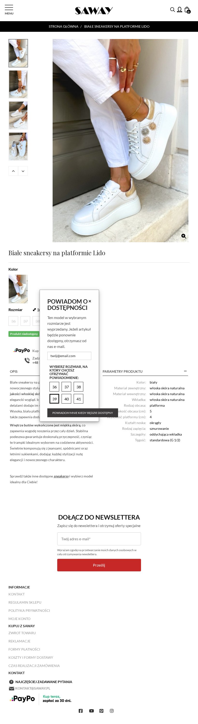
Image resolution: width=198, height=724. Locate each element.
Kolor (13, 269)
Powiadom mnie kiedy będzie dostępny (82, 413)
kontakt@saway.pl (32, 688)
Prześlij (99, 565)
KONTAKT (16, 594)
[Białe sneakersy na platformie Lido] (120, 140)
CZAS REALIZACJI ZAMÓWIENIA (34, 666)
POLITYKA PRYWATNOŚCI (29, 610)
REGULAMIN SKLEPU (24, 602)
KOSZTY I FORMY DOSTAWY (30, 657)
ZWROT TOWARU (22, 633)
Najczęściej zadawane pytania (43, 682)
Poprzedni (13, 171)
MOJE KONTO (19, 619)
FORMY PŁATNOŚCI (24, 649)
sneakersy (61, 476)
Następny (23, 171)
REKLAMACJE (19, 641)
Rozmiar (15, 309)
